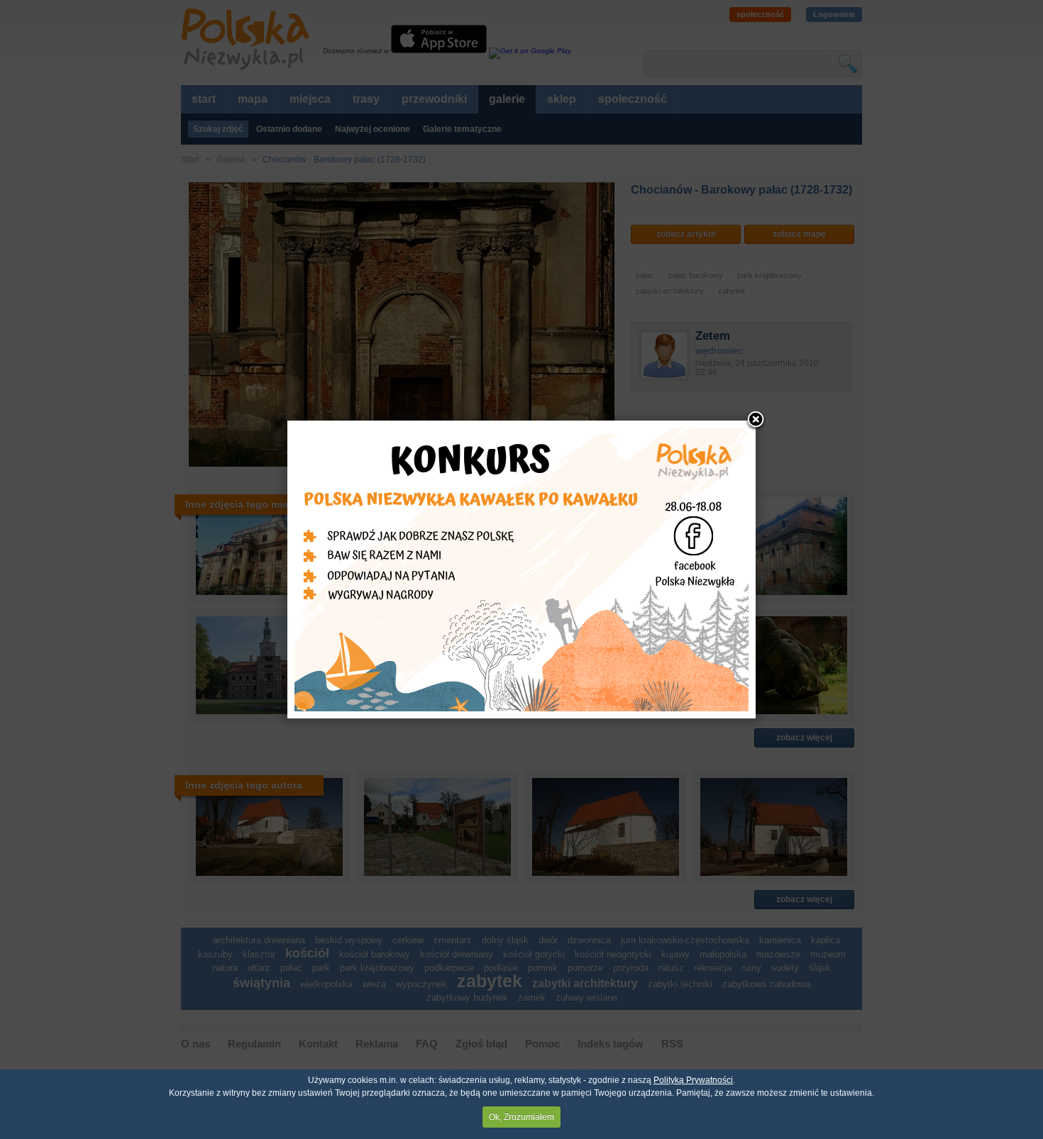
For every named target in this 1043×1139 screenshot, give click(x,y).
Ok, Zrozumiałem (521, 1117)
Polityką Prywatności (693, 1080)
